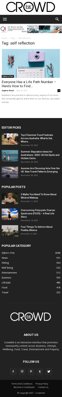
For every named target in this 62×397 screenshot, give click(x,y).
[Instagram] (22, 371)
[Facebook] (13, 371)
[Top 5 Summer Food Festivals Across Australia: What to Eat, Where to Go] (10, 139)
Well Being (7, 267)
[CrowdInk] (31, 8)
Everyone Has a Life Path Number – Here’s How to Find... (29, 84)
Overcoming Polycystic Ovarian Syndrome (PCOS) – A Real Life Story (38, 213)
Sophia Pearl (8, 90)
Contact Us (43, 387)
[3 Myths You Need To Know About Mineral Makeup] (10, 198)
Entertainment (9, 272)
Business (6, 277)
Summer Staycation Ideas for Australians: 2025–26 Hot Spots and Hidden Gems (40, 155)
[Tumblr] (40, 371)
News (5, 257)
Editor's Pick (8, 76)
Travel (5, 292)
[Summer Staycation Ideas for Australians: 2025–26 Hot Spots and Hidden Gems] (10, 155)
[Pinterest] (31, 371)
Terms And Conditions (21, 383)
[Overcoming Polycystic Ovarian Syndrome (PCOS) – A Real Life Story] (10, 214)
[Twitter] (49, 371)
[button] (57, 19)
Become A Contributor (24, 387)
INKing (5, 262)
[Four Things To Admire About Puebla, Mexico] (10, 231)
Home (4, 38)
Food (4, 287)
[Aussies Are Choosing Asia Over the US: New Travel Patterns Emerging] (10, 172)
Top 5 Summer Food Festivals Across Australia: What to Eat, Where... (37, 138)
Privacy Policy (42, 383)
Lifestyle (6, 282)
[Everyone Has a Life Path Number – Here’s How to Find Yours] (31, 63)
